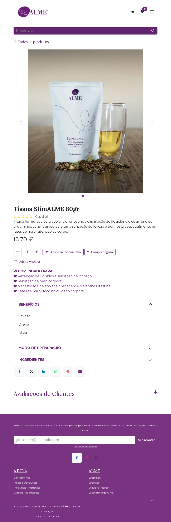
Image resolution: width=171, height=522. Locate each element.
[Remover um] (18, 252)
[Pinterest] (68, 371)
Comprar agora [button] (102, 252)
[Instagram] (87, 457)
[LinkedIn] (44, 371)
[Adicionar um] (37, 252)
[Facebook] (19, 371)
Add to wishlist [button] (29, 261)
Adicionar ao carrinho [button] (65, 252)
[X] (31, 371)
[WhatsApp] (56, 371)
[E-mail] (80, 371)
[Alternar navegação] (152, 11)
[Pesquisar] (153, 31)
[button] (21, 121)
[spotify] (96, 457)
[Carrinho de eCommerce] (132, 11)
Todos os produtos (33, 42)
